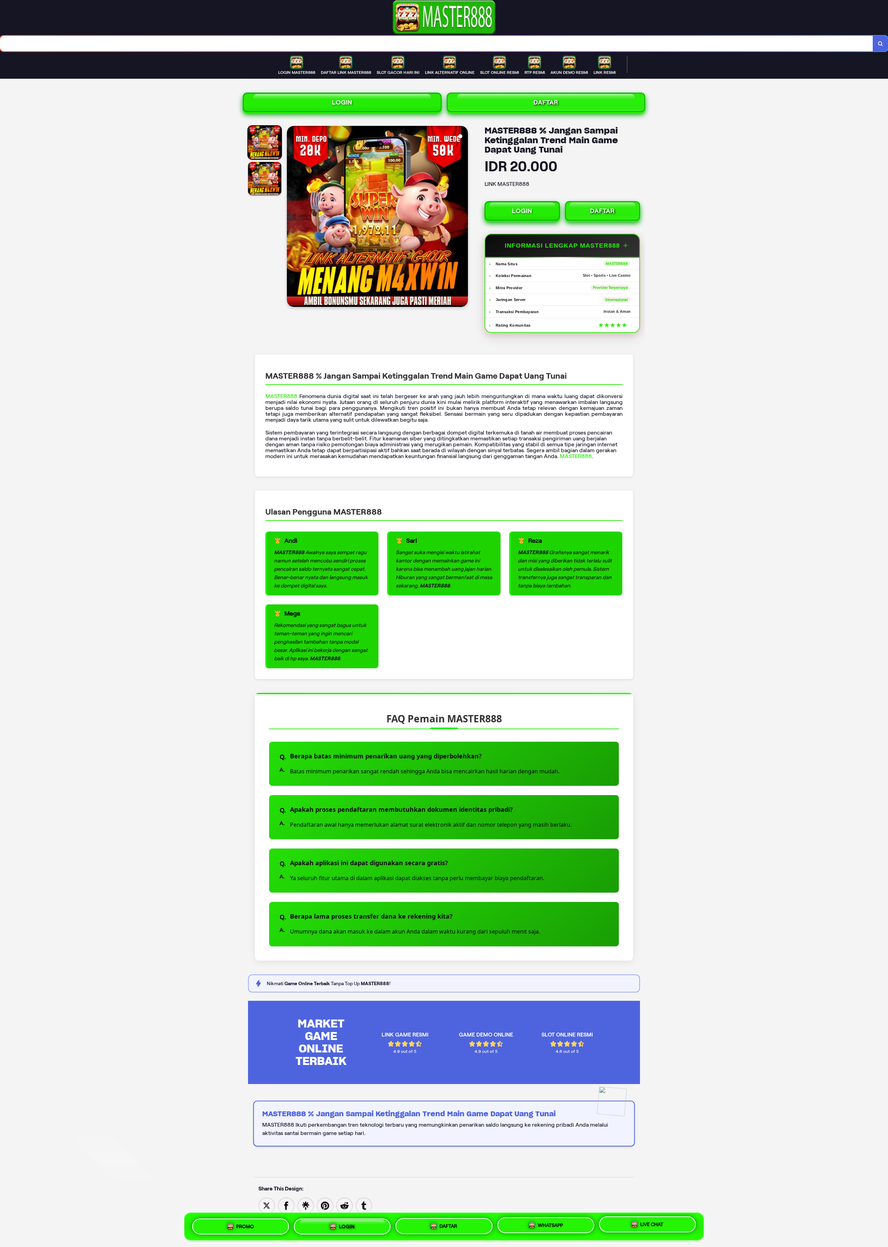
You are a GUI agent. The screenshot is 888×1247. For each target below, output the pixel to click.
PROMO (245, 1226)
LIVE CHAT (651, 1224)
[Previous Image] (292, 217)
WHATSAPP (550, 1224)
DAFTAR (545, 102)
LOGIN (342, 102)
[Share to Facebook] (286, 1205)
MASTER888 (281, 396)
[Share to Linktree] (305, 1205)
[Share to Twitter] (266, 1205)
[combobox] (436, 43)
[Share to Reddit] (344, 1205)
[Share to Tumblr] (364, 1205)
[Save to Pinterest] (325, 1205)
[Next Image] (462, 217)
